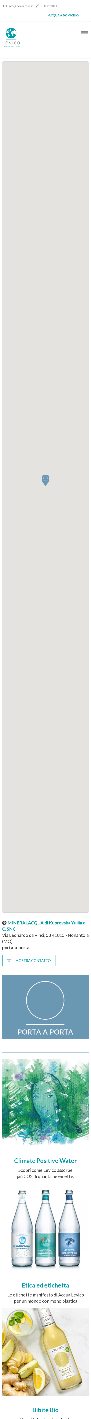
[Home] (11, 45)
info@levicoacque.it (21, 6)
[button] (45, 481)
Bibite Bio (45, 1409)
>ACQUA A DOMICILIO (63, 15)
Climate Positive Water (45, 1160)
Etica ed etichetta (45, 1285)
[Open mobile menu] (85, 32)
